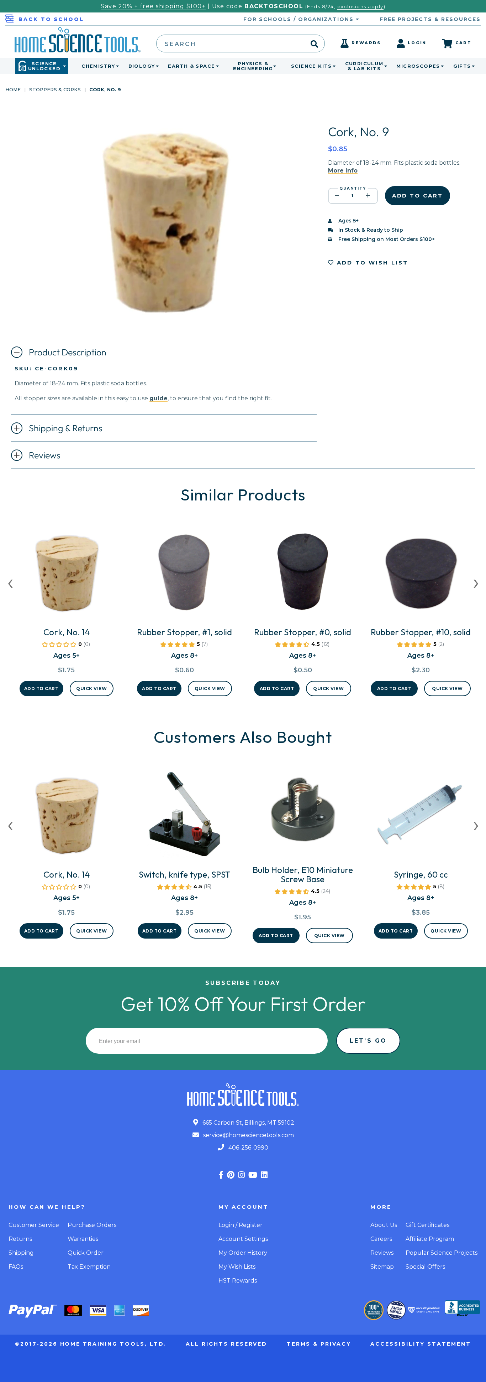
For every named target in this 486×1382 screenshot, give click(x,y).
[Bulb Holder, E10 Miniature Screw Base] (303, 812)
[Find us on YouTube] (253, 1175)
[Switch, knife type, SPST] (185, 817)
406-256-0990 (247, 1147)
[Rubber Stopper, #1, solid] (184, 575)
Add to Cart (41, 688)
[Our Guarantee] (374, 1310)
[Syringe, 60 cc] (421, 817)
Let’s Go (368, 1040)
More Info (343, 170)
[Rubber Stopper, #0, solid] (302, 575)
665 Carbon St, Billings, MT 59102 (247, 1122)
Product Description (67, 352)
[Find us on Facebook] (221, 1175)
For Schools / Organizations (299, 19)
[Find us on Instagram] (241, 1175)
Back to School (51, 19)
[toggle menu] (116, 66)
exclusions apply (360, 6)
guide (158, 398)
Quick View (91, 688)
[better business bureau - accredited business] (462, 1308)
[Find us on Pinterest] (230, 1175)
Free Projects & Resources (430, 19)
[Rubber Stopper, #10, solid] (421, 575)
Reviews (44, 455)
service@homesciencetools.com (248, 1135)
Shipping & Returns (65, 428)
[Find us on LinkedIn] (264, 1175)
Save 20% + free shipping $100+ (153, 6)
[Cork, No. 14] (66, 575)
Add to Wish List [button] (371, 262)
